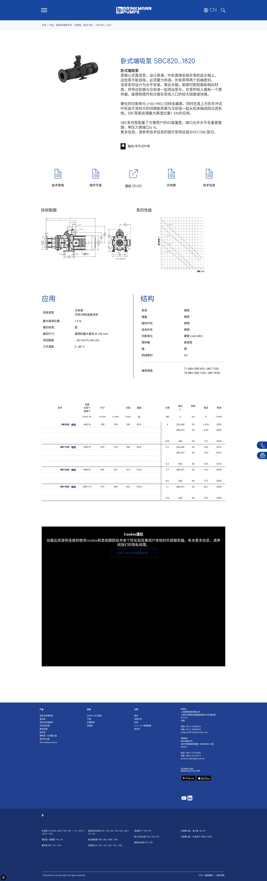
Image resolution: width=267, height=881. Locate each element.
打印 (201, 875)
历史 (136, 722)
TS (75, 830)
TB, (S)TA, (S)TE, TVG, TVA (59, 830)
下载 (89, 719)
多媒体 (90, 725)
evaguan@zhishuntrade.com (194, 732)
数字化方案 (44, 739)
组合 (136, 715)
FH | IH (59, 839)
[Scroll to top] (261, 869)
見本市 (137, 729)
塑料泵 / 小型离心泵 (48, 736)
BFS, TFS (52, 845)
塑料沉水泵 (139, 842)
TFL (89, 833)
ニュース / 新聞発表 (142, 725)
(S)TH (44, 833)
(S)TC (81, 830)
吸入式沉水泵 (140, 836)
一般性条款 (220, 875)
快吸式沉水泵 (94, 830)
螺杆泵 (45, 845)
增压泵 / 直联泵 (48, 839)
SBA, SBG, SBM (105, 839)
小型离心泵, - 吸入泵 (189, 830)
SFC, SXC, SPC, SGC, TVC (105, 845)
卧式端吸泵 (93, 839)
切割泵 (91, 845)
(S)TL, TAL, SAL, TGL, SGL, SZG (113, 830)
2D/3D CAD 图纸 (94, 715)
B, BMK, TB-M (205, 836)
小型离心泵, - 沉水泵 (189, 836)
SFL (93, 833)
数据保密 (209, 875)
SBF (116, 839)
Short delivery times (48, 742)
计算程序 (91, 722)
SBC (120, 845)
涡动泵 (137, 830)
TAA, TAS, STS (152, 836)
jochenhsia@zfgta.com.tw (193, 758)
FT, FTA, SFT (146, 830)
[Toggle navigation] (44, 10)
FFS (59, 845)
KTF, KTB (148, 842)
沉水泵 (45, 830)
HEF (51, 833)
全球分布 (138, 719)
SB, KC (203, 830)
